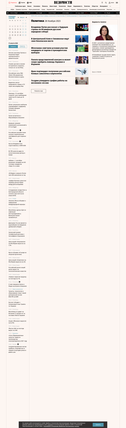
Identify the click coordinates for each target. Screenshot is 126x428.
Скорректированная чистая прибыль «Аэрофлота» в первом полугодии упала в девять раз (17, 349)
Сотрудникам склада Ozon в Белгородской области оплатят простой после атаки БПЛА (18, 192)
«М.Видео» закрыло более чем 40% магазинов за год (17, 174)
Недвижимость (77, 6)
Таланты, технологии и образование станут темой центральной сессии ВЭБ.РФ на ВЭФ (17, 294)
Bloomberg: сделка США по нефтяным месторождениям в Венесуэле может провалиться (17, 213)
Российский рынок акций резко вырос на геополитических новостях (17, 269)
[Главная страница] (63, 2)
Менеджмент (104, 6)
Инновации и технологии (97, 9)
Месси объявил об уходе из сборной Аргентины (17, 253)
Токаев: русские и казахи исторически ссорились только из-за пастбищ (17, 65)
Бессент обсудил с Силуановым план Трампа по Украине (17, 304)
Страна (73, 9)
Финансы (45, 6)
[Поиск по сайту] (106, 3)
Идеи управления (34, 9)
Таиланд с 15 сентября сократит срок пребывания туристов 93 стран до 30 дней (17, 96)
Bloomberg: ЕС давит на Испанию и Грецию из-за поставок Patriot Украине (17, 313)
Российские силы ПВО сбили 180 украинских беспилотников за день (16, 75)
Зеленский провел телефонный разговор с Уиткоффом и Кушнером (17, 234)
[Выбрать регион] (102, 3)
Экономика (36, 6)
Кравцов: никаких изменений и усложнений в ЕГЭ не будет (18, 125)
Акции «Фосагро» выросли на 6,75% (17, 322)
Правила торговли (21, 9)
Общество (95, 6)
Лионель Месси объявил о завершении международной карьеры (17, 202)
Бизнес (29, 6)
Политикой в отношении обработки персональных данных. (61, 426)
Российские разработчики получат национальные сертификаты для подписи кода (17, 135)
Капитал (66, 9)
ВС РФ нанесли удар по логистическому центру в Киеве (17, 153)
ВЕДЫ (12, 9)
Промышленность (82, 9)
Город (43, 9)
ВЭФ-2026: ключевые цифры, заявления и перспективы (48, 16)
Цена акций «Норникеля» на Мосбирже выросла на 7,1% (17, 243)
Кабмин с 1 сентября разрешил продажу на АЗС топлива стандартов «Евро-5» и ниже (17, 163)
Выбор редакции (72, 16)
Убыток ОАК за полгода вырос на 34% (16, 329)
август (22, 17)
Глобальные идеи (20, 6)
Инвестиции (53, 6)
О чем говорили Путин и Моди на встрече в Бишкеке (18, 285)
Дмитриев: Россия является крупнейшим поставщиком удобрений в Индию (17, 225)
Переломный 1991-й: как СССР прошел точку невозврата (96, 16)
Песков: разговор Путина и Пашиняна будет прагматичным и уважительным (17, 55)
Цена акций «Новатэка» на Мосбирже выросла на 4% (17, 261)
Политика (87, 6)
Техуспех (109, 9)
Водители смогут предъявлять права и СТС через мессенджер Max (17, 84)
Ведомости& (50, 9)
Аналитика (59, 9)
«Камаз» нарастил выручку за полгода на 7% (17, 277)
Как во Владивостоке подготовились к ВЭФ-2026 (17, 144)
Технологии (62, 6)
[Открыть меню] (117, 3)
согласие (50, 425)
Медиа (69, 6)
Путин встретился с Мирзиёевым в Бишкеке (16, 116)
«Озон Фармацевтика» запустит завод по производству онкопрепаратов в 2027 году (18, 338)
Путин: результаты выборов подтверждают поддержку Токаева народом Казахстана (18, 107)
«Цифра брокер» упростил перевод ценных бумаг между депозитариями (17, 182)
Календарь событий (12, 17)
